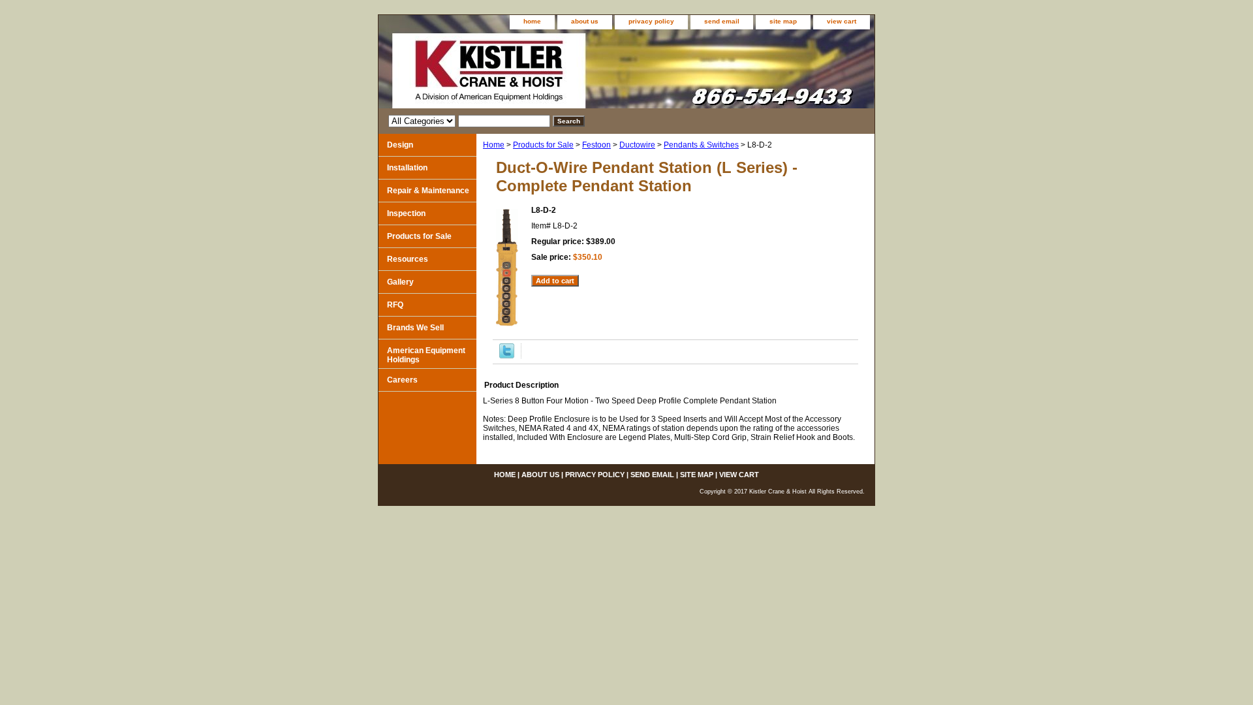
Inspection (406, 213)
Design (400, 144)
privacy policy (651, 21)
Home (493, 144)
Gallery (400, 282)
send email (721, 21)
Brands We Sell (415, 327)
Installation (407, 167)
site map (783, 21)
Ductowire (637, 144)
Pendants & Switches (701, 144)
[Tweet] (506, 355)
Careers (402, 379)
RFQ (395, 304)
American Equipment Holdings (426, 355)
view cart (841, 21)
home (532, 21)
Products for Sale (543, 144)
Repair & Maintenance (428, 190)
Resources (407, 259)
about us (584, 21)
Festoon (596, 144)
